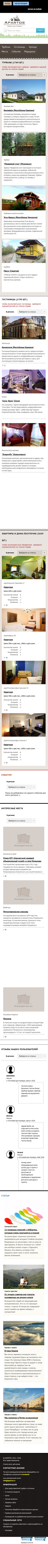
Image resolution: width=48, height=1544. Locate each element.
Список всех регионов (11, 1464)
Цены (7, 1496)
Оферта (8, 1506)
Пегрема (7, 1019)
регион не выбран (35, 9)
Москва (9, 1078)
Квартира (8, 587)
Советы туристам (11, 1291)
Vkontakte (8, 1530)
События (16, 51)
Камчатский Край (9, 854)
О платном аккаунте (12, 1492)
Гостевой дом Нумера (17, 1081)
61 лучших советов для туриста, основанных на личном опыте (20, 1296)
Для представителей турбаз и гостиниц (19, 1489)
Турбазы (6, 47)
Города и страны (11, 1348)
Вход (7, 4)
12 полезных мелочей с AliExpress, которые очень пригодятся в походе (22, 1231)
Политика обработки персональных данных (21, 1510)
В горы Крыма (11, 1351)
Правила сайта (10, 1503)
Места (5, 51)
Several (20, 1153)
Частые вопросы (11, 1499)
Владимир (6, 908)
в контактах (25, 1475)
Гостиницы (19, 47)
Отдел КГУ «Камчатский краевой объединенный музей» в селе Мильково (22, 860)
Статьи (5, 1196)
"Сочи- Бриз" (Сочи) (11, 401)
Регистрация (21, 4)
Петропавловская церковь (15, 912)
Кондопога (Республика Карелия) (17, 347)
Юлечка (9, 1116)
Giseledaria (10, 1076)
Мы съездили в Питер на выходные (21, 1418)
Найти (40, 30)
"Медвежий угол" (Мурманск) (17, 164)
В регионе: (10, 75)
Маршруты (29, 51)
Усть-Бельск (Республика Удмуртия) (20, 217)
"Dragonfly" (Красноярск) (14, 454)
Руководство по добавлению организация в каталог (24, 1517)
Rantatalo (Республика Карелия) (19, 110)
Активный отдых (11, 1227)
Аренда (33, 47)
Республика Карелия (10, 1015)
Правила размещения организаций (18, 1513)
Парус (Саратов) (11, 271)
